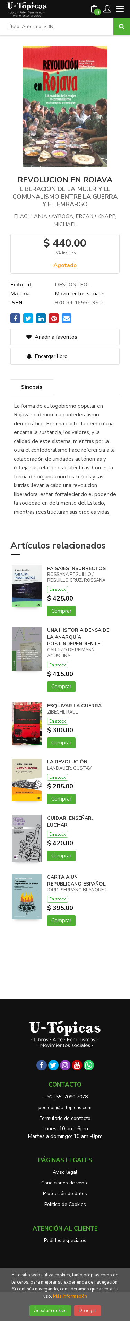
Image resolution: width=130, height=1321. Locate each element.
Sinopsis (31, 386)
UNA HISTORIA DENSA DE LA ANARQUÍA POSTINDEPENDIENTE (78, 637)
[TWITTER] (53, 1065)
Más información (70, 1296)
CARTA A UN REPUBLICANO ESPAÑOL (76, 880)
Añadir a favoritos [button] (55, 337)
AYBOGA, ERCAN (72, 216)
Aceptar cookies (50, 1310)
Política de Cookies (65, 1204)
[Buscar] (121, 26)
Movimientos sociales (80, 293)
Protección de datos (65, 1193)
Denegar (87, 1310)
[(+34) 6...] (89, 1065)
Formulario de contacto (65, 1118)
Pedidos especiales (65, 1240)
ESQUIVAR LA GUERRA (74, 705)
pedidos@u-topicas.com (65, 1107)
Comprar (61, 610)
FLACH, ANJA (30, 216)
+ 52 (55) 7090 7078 (65, 1097)
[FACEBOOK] (41, 1065)
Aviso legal (65, 1172)
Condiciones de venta (65, 1183)
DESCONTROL (72, 284)
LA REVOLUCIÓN (67, 762)
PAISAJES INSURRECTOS (76, 568)
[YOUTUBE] (77, 1065)
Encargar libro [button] (50, 356)
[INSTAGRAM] (65, 1065)
